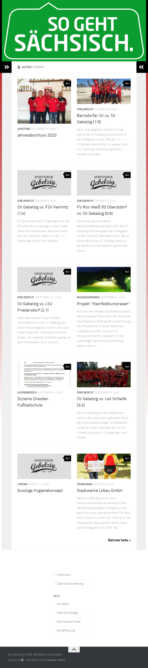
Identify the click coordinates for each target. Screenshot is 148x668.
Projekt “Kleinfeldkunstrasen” (103, 303)
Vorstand (23, 129)
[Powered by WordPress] (22, 660)
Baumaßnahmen (88, 297)
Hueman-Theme (56, 660)
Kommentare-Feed (68, 621)
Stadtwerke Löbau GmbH (99, 490)
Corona (22, 484)
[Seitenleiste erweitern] (7, 67)
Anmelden (63, 604)
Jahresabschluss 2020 (36, 135)
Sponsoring (84, 484)
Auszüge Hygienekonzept (40, 490)
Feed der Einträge (67, 613)
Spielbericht (85, 109)
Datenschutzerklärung (70, 583)
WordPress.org (66, 630)
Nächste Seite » (119, 540)
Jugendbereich (27, 392)
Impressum (64, 574)
